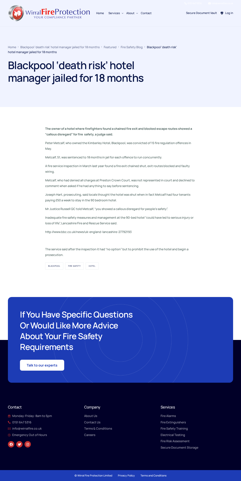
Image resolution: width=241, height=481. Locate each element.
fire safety (74, 266)
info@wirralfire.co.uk (222, 3)
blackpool (54, 266)
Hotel (92, 266)
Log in (229, 13)
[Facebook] (11, 444)
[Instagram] (27, 444)
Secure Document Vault (201, 13)
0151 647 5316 (195, 3)
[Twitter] (19, 444)
